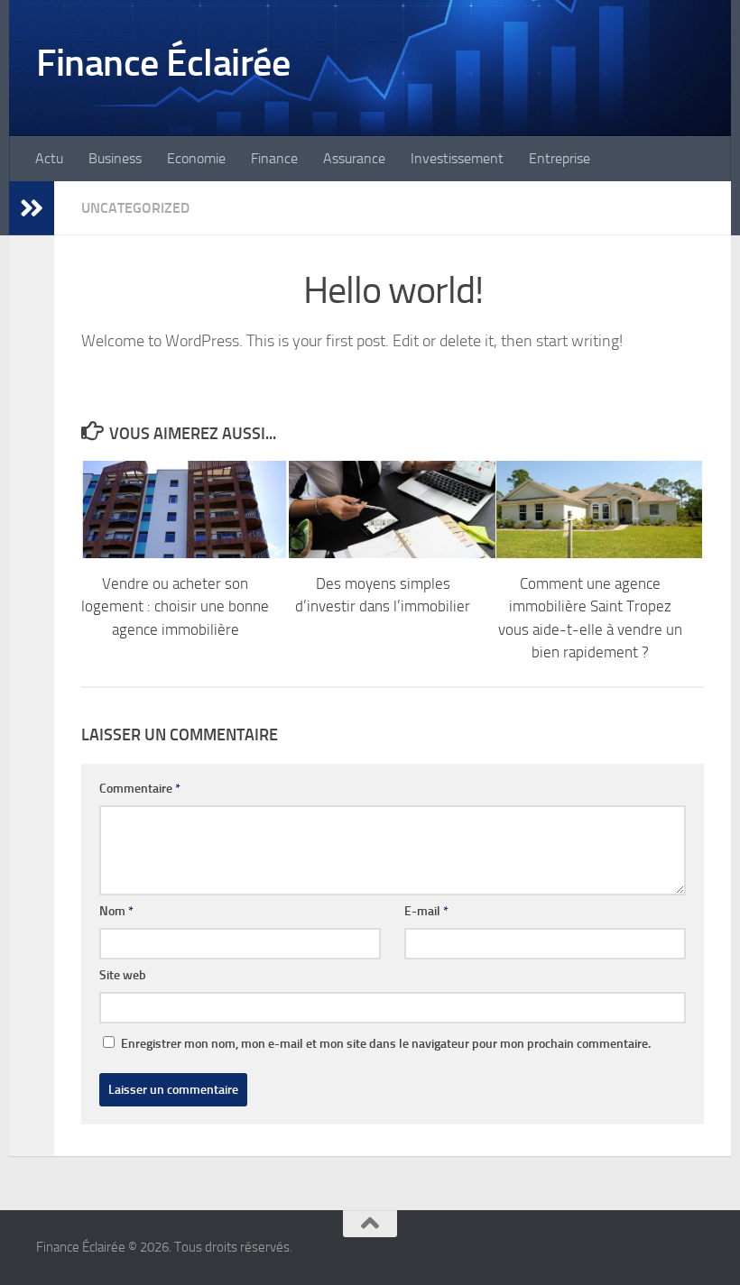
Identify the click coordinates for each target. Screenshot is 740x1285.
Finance (274, 158)
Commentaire (139, 788)
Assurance (354, 158)
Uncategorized (135, 207)
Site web (122, 975)
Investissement (457, 158)
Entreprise (559, 158)
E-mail (426, 911)
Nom (116, 911)
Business (115, 158)
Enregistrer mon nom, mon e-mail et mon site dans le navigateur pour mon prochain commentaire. (386, 1043)
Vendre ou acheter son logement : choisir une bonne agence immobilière (175, 606)
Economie (196, 158)
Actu (49, 158)
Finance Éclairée (163, 63)
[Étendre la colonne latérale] (31, 208)
